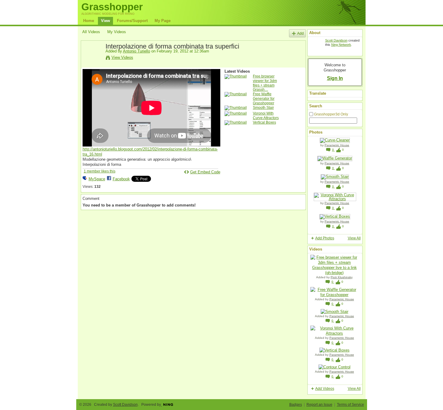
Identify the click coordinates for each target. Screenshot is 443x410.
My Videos (116, 32)
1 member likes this (99, 171)
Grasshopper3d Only (331, 114)
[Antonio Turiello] (93, 60)
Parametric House (337, 145)
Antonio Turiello (136, 51)
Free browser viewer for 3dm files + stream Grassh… (265, 83)
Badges (295, 404)
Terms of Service (350, 404)
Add (300, 33)
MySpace (97, 179)
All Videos (91, 32)
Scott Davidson (336, 40)
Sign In (335, 78)
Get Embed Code (205, 172)
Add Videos (324, 388)
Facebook (121, 179)
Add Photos (324, 238)
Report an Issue (319, 404)
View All (354, 238)
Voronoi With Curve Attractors (266, 115)
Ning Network (341, 44)
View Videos (122, 57)
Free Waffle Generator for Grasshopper (264, 98)
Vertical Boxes (264, 122)
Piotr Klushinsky (342, 277)
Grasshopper (112, 6)
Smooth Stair (263, 108)
